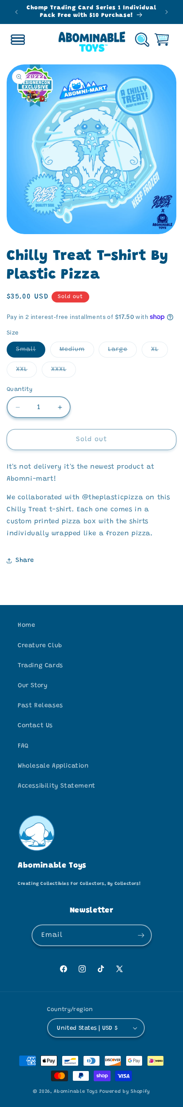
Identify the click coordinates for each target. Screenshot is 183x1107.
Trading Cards (40, 666)
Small (30, 352)
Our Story (33, 686)
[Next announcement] (166, 12)
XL (159, 352)
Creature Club (40, 646)
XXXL (63, 372)
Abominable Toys (76, 1091)
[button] (18, 39)
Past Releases (40, 706)
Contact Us (35, 726)
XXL (26, 372)
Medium (77, 352)
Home (26, 625)
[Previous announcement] (16, 12)
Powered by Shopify (125, 1091)
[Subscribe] (141, 935)
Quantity (19, 389)
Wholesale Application (53, 766)
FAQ (23, 746)
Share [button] (25, 560)
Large (122, 352)
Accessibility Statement (56, 786)
